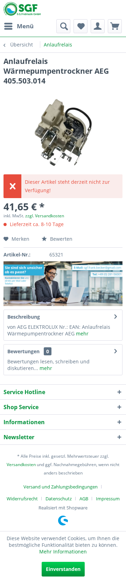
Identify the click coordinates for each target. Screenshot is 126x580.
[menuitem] (18, 26)
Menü (25, 26)
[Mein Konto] (98, 26)
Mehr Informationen (63, 551)
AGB (83, 498)
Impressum (108, 498)
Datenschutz (59, 498)
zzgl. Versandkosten (44, 216)
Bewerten (60, 238)
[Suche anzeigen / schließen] (63, 26)
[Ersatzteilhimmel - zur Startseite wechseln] (22, 10)
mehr (82, 333)
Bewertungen (23, 351)
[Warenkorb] (115, 26)
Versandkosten (21, 464)
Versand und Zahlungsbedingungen (60, 487)
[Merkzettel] (81, 26)
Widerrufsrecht (22, 498)
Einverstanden (63, 569)
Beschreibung (23, 316)
